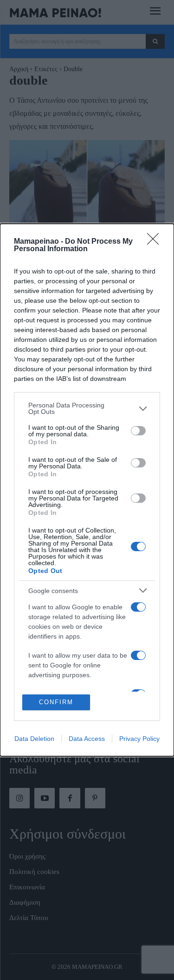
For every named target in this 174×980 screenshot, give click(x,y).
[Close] (156, 242)
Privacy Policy (139, 738)
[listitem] (87, 408)
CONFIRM (56, 702)
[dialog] (87, 490)
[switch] (138, 430)
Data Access (87, 738)
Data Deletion (34, 738)
